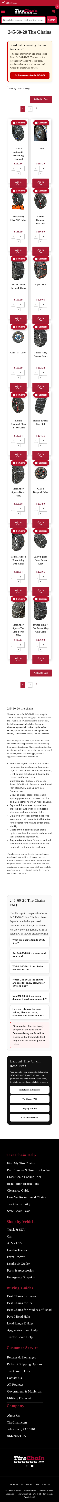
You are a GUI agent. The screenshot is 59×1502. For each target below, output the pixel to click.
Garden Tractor (17, 1250)
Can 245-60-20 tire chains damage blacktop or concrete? (29, 997)
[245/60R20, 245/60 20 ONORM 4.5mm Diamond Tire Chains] (40, 200)
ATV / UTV (14, 1243)
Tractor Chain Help (20, 1337)
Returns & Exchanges (21, 1357)
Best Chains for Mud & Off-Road (29, 1310)
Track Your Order (18, 1371)
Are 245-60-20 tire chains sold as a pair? (29, 955)
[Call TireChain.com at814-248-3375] (3, 4)
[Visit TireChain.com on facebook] (27, 1466)
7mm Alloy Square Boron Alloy (18, 492)
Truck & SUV (16, 1229)
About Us (13, 1415)
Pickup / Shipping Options (24, 1364)
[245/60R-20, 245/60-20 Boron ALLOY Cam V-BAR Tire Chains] (40, 609)
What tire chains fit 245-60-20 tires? (28, 941)
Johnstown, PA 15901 (21, 1429)
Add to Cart (18, 183)
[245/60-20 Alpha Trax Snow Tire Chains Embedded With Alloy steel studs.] (40, 269)
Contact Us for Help (29, 1118)
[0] (53, 11)
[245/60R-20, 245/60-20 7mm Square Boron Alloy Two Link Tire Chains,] (18, 609)
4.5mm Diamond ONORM (40, 220)
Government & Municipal (24, 1391)
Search (51, 20)
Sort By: (13, 88)
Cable (41, 148)
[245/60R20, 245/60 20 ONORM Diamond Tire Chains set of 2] (18, 405)
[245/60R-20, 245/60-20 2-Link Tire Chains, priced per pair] (40, 405)
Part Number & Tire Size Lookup (29, 1170)
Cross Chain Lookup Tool (24, 1177)
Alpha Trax (40, 284)
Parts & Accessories (20, 1270)
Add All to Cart (41, 99)
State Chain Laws (18, 1211)
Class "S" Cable (18, 352)
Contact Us (14, 1378)
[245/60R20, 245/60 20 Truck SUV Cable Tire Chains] (40, 132)
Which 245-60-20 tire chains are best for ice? (27, 968)
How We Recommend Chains (26, 1197)
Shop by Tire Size (29, 1108)
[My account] (48, 11)
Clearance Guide (18, 1190)
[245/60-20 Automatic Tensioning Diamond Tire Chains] (18, 132)
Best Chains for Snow (21, 1296)
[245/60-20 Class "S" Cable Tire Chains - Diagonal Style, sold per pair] (18, 337)
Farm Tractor (16, 1257)
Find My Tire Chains (21, 1163)
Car (9, 1236)
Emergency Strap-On (21, 1277)
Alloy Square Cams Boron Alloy (40, 560)
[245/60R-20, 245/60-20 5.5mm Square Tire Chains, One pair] (40, 337)
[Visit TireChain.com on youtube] (32, 1466)
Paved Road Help (18, 1316)
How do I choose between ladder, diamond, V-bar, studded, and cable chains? (28, 1012)
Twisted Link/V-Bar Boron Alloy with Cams (41, 628)
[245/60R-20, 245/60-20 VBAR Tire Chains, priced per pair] (18, 269)
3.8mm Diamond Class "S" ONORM (18, 424)
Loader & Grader (18, 1263)
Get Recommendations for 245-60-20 (30, 75)
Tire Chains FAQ (29, 1099)
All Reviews (15, 1384)
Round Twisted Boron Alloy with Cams (18, 560)
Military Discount (19, 1398)
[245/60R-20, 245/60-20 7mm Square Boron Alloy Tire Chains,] (18, 473)
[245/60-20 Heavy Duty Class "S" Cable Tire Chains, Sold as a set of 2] (18, 200)
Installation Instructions (29, 1090)
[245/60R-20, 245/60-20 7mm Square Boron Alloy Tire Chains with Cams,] (40, 541)
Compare (20, 123)
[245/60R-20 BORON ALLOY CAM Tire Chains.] (18, 541)
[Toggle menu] (4, 11)
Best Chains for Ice (20, 1303)
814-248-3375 (11, 3)
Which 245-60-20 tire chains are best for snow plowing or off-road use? (28, 982)
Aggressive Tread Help (22, 1330)
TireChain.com (17, 1422)
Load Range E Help (20, 1323)
